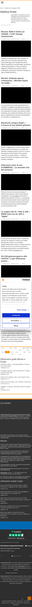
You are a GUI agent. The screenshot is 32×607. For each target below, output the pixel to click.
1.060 (20, 350)
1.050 (15, 348)
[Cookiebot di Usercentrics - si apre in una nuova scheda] (22, 280)
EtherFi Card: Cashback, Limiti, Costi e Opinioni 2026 (15, 377)
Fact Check (26, 601)
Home (1, 8)
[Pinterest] (14, 599)
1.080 (24, 352)
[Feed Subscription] (31, 11)
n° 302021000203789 (12, 566)
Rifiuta (16, 326)
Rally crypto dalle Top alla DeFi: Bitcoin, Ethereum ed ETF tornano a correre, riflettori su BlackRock (15, 514)
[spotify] (20, 599)
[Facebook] (10, 599)
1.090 (29, 352)
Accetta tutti (16, 315)
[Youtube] (17, 599)
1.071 (12, 352)
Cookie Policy (26, 603)
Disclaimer (16, 604)
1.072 (16, 352)
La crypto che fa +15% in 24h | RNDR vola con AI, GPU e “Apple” (15, 214)
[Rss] (9, 599)
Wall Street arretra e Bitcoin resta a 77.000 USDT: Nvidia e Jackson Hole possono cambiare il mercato (15, 499)
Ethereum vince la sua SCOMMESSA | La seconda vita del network (15, 167)
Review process (5, 603)
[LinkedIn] (15, 599)
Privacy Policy (18, 603)
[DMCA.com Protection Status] (16, 591)
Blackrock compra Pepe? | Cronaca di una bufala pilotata (15, 124)
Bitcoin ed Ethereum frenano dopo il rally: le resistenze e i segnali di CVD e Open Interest (14, 486)
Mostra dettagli (22, 310)
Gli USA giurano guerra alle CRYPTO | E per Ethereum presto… (14, 258)
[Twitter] (12, 599)
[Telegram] (23, 599)
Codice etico (20, 601)
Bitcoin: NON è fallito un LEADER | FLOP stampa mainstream (13, 34)
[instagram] (19, 599)
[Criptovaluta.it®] (16, 2)
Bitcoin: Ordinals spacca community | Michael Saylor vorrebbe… (14, 80)
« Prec (2, 348)
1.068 (27, 350)
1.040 (10, 348)
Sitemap (12, 603)
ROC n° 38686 (24, 579)
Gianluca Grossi (6, 39)
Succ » (19, 354)
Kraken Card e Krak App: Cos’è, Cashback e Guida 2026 (16, 382)
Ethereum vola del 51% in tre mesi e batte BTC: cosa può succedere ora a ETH (14, 506)
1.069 (2, 352)
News (23, 39)
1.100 (12, 354)
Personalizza (15, 320)
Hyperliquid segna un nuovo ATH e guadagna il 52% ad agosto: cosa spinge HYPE (14, 492)
